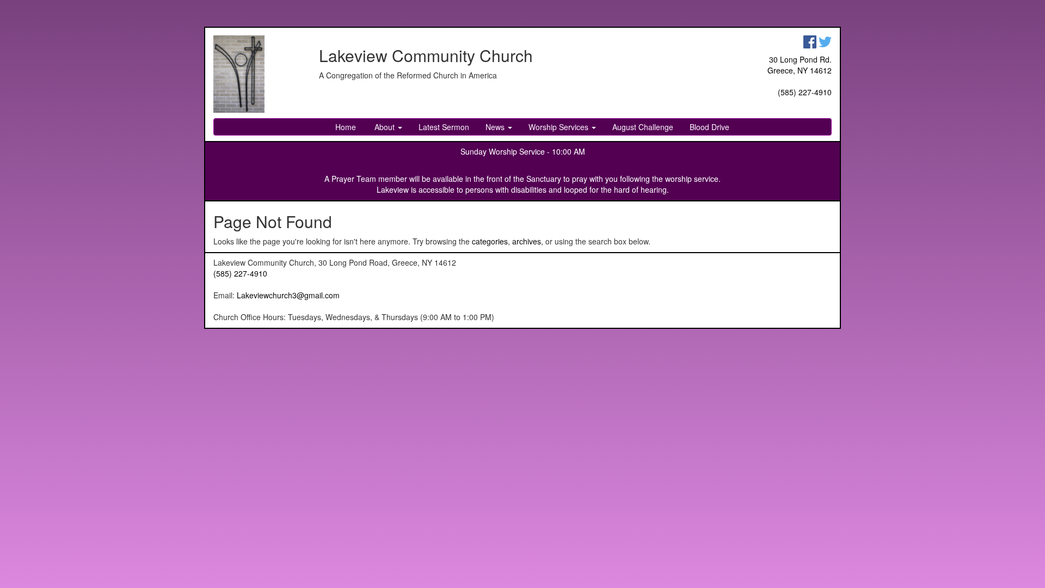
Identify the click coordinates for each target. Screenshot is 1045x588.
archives (526, 241)
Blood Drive (709, 126)
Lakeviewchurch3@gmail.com (288, 295)
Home (345, 126)
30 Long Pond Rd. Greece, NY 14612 (799, 65)
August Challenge (642, 126)
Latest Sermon (444, 126)
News (496, 126)
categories (490, 241)
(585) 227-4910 (805, 92)
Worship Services (559, 126)
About (384, 126)
